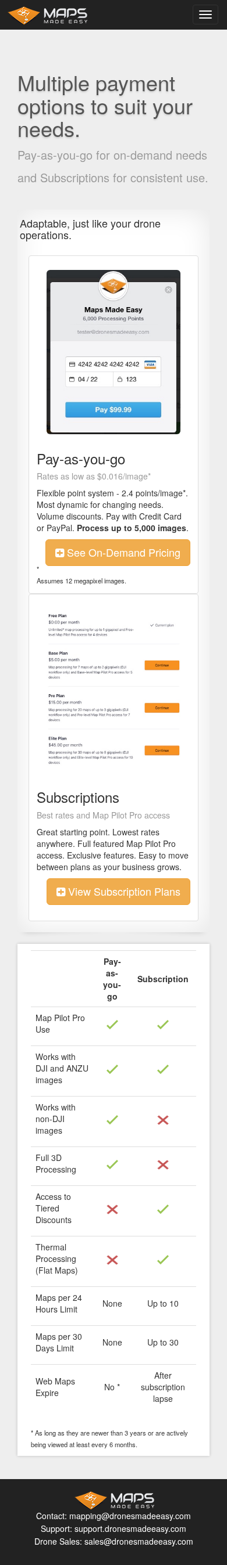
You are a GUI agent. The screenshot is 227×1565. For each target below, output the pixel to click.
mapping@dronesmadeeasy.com (130, 1515)
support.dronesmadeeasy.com (130, 1528)
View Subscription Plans (122, 891)
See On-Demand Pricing (122, 552)
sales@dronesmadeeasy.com (138, 1541)
